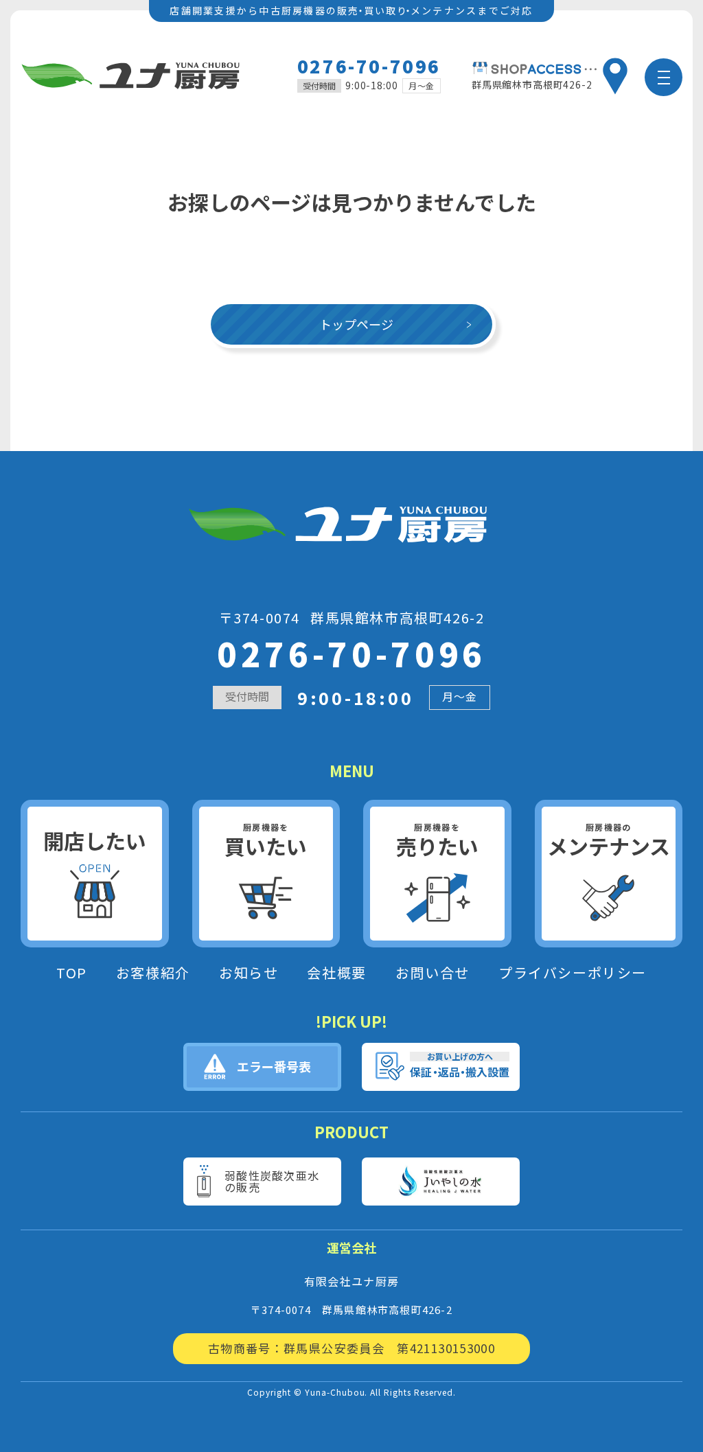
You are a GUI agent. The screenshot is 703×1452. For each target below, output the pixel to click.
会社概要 (336, 973)
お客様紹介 (153, 973)
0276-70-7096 (369, 65)
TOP (71, 973)
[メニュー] (663, 77)
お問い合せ (432, 973)
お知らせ (248, 973)
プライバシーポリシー (572, 973)
